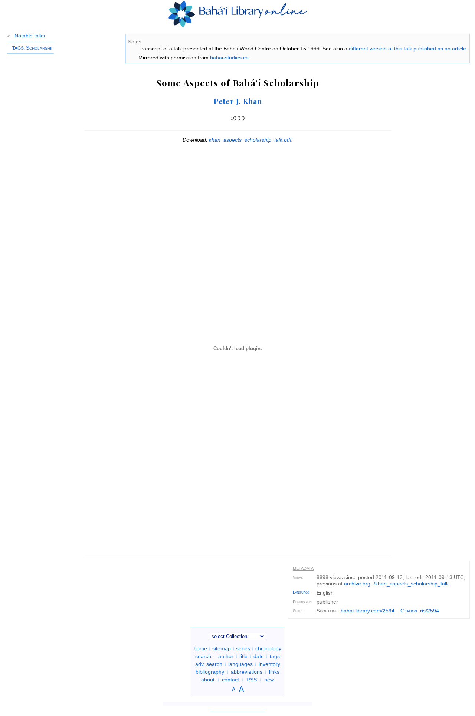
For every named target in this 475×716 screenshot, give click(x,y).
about (207, 680)
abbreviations (246, 672)
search (203, 656)
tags (275, 656)
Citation (408, 611)
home (200, 648)
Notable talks (29, 36)
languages (240, 664)
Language (301, 592)
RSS (251, 680)
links (274, 672)
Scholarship (40, 48)
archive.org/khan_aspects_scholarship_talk (396, 584)
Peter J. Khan (238, 101)
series (243, 648)
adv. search (208, 664)
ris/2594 (429, 611)
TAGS (18, 48)
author (225, 656)
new (269, 680)
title (243, 656)
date (258, 656)
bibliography (210, 672)
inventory (269, 664)
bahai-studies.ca (229, 57)
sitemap (221, 648)
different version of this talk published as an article (407, 49)
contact (230, 680)
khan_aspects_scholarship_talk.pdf (250, 140)
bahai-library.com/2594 (367, 611)
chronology (268, 648)
